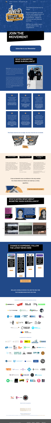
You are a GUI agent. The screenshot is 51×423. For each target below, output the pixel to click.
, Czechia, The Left (25, 412)
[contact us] (44, 1)
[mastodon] (43, 1)
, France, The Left (25, 411)
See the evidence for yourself (35, 189)
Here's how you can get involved (25, 416)
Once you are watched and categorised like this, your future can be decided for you (39, 172)
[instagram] (42, 1)
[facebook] (41, 1)
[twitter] (40, 1)
